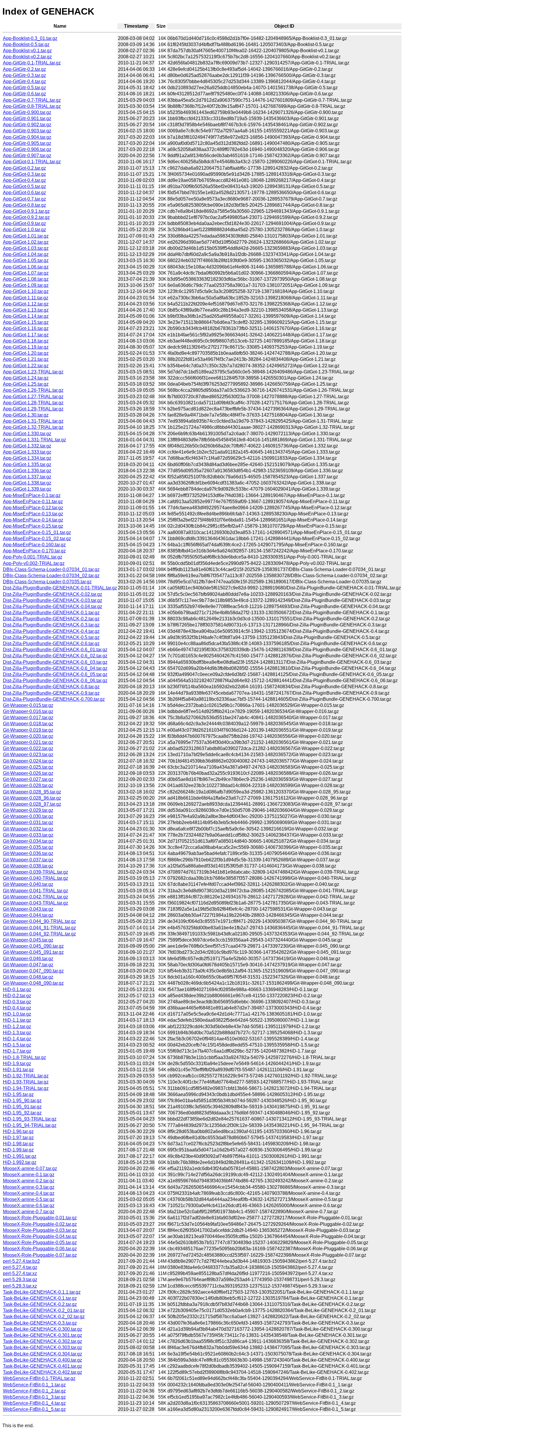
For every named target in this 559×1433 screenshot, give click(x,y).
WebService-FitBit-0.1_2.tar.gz (34, 1390)
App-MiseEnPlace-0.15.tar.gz (33, 526)
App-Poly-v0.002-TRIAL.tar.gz (34, 563)
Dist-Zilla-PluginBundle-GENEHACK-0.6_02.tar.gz (55, 655)
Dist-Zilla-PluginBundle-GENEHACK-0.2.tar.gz (51, 618)
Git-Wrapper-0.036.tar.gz (28, 853)
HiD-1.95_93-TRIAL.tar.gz (29, 1118)
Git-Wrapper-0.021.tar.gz (28, 742)
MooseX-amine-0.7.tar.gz (28, 1211)
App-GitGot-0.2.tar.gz (24, 168)
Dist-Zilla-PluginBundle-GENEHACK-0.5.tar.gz (51, 637)
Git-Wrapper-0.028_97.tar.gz (32, 804)
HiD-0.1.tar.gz (17, 989)
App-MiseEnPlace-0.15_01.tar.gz (37, 532)
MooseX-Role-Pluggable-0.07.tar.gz (40, 1255)
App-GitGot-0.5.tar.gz (24, 186)
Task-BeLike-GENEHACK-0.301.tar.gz (42, 1335)
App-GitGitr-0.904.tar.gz (27, 137)
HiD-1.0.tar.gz (17, 1013)
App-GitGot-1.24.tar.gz (26, 377)
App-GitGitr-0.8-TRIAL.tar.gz (32, 106)
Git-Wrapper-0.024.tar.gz (28, 760)
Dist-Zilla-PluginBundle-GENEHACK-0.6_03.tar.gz (55, 662)
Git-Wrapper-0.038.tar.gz (28, 865)
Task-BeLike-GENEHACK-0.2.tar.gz (40, 1304)
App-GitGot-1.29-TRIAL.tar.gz (33, 408)
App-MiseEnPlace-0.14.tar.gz (33, 519)
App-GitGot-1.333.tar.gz (27, 451)
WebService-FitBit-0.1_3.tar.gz (34, 1397)
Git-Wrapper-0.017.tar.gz (28, 717)
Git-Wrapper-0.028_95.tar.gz (32, 791)
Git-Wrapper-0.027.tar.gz (28, 779)
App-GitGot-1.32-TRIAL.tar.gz (33, 427)
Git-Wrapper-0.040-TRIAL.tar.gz (35, 878)
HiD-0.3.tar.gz (17, 1001)
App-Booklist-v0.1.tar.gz (27, 50)
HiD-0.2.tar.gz (17, 995)
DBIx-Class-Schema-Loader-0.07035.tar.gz (47, 581)
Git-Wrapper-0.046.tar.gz (28, 958)
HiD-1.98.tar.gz (18, 1143)
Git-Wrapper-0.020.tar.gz (28, 736)
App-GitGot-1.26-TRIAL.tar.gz (33, 390)
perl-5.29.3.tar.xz (20, 1285)
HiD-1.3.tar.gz (17, 1032)
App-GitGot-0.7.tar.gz (24, 198)
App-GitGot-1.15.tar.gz (26, 322)
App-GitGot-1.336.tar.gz (27, 470)
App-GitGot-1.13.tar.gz (26, 310)
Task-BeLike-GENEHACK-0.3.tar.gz (40, 1322)
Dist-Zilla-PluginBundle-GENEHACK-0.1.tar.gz (51, 612)
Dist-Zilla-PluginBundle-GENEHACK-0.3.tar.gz (51, 624)
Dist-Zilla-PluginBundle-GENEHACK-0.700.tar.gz (54, 699)
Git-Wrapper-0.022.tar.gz (28, 748)
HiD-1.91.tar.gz (18, 1069)
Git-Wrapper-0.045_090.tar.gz (33, 946)
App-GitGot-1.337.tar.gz (27, 476)
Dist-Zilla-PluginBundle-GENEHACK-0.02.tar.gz (52, 594)
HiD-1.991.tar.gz (19, 1156)
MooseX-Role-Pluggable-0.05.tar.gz (40, 1242)
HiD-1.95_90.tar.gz (22, 1100)
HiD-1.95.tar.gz (18, 1094)
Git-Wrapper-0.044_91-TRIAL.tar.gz (39, 927)
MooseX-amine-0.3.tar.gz (28, 1187)
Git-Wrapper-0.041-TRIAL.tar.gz (35, 890)
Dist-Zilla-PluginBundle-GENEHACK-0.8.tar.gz (51, 686)
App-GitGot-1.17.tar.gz (26, 334)
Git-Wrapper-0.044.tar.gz (28, 915)
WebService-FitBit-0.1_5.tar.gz (34, 1409)
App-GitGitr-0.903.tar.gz (27, 130)
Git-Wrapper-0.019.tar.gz (28, 730)
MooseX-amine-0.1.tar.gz (28, 1174)
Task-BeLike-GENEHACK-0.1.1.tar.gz (42, 1292)
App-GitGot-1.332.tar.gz (27, 445)
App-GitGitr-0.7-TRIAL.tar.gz (32, 100)
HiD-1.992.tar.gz (19, 1162)
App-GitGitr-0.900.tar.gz (27, 112)
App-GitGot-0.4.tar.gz (24, 180)
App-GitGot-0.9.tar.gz (24, 223)
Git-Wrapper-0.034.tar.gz (28, 841)
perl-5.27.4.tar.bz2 (21, 1261)
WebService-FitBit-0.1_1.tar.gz (34, 1384)
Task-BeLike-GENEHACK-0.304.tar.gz (42, 1353)
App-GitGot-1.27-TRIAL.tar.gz (33, 396)
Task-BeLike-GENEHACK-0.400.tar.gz (42, 1360)
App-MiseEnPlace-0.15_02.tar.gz (37, 538)
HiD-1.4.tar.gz (17, 1038)
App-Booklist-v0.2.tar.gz (27, 56)
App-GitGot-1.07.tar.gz (26, 273)
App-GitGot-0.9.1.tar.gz (26, 211)
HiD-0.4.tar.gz (17, 1007)
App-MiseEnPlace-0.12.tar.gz (33, 507)
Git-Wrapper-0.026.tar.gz (28, 773)
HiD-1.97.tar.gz (18, 1137)
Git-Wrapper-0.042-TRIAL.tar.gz (35, 896)
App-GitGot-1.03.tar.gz (26, 248)
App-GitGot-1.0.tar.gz (24, 229)
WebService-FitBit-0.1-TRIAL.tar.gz (39, 1378)
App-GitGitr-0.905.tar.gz (27, 143)
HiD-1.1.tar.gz (17, 1020)
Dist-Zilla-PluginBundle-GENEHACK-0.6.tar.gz (51, 643)
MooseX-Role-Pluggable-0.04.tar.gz (40, 1236)
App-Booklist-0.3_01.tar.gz (30, 38)
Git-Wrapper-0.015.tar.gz (28, 705)
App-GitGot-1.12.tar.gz (26, 303)
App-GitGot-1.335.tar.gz (27, 464)
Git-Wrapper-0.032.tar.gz (28, 828)
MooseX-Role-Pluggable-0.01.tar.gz (40, 1217)
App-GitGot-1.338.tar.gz (27, 482)
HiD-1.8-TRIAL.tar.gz (24, 1057)
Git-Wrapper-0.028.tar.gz (28, 785)
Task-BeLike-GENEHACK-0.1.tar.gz (40, 1298)
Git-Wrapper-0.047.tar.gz (28, 964)
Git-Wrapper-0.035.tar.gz (28, 847)
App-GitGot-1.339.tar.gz (27, 489)
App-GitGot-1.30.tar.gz (26, 414)
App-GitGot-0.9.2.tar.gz (26, 217)
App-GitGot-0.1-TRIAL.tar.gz (32, 161)
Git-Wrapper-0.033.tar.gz (28, 835)
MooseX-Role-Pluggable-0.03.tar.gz (40, 1230)
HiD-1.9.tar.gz (17, 1063)
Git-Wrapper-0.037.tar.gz (28, 859)
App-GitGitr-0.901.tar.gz (27, 118)
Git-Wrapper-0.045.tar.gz (28, 939)
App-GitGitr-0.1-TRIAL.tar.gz (32, 62)
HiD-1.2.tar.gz (17, 1026)
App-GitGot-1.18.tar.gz (26, 340)
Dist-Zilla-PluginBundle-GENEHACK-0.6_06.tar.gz (55, 680)
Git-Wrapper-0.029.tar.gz (28, 810)
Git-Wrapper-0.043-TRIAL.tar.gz (35, 902)
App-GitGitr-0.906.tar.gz (27, 149)
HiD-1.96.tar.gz (18, 1131)
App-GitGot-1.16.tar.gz (26, 328)
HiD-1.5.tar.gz (17, 1044)
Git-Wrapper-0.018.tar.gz (28, 723)
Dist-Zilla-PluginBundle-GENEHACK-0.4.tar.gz (51, 631)
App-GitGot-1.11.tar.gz (25, 297)
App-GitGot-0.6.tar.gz (24, 192)
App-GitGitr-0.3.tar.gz (24, 75)
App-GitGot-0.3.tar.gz (24, 174)
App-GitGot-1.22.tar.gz (26, 365)
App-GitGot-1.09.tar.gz (26, 285)
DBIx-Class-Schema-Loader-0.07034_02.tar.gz (51, 575)
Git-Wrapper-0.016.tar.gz (28, 711)
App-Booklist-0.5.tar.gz (26, 44)
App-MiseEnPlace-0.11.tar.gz (33, 501)
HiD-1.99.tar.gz (18, 1149)
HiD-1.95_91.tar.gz (22, 1106)
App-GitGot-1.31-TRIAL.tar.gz (33, 421)
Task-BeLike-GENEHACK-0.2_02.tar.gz (44, 1316)
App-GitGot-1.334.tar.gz (27, 458)
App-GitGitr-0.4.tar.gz (24, 81)
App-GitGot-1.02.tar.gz (26, 242)
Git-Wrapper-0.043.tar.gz (28, 909)
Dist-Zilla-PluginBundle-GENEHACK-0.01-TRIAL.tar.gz (60, 587)
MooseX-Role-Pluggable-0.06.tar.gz (40, 1248)
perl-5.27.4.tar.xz (20, 1273)
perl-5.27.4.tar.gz (20, 1267)
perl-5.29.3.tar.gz (20, 1279)
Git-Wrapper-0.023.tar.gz (28, 754)
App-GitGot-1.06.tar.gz (26, 266)
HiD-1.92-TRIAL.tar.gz (26, 1075)
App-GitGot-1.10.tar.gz (26, 291)
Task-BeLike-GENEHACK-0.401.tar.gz (42, 1366)
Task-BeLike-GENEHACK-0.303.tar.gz (42, 1347)
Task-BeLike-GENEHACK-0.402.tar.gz (42, 1372)
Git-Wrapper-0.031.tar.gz (28, 822)
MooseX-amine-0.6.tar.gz (28, 1205)
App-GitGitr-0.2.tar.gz (24, 69)
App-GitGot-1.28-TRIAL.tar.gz (33, 402)
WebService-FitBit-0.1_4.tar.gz (34, 1403)
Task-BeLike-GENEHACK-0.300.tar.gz (42, 1329)
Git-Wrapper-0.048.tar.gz (28, 976)
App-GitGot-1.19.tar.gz (26, 347)
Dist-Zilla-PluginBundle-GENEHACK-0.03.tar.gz (52, 600)
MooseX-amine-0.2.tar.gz (28, 1180)
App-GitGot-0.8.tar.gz (24, 205)
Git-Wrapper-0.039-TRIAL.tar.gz (35, 872)
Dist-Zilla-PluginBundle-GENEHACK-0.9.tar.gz (51, 693)
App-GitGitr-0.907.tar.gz (27, 155)
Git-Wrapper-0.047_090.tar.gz (33, 970)
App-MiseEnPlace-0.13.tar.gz (33, 513)
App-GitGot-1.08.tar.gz (26, 279)
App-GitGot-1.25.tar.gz (26, 384)
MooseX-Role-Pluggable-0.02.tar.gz (40, 1224)
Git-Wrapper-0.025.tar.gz (28, 767)
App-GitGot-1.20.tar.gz (26, 353)
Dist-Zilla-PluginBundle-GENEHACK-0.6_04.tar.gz (55, 668)
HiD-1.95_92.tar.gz (22, 1112)
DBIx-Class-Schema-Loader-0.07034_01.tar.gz (51, 569)
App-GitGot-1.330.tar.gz (27, 433)
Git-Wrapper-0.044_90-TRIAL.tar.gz (39, 921)
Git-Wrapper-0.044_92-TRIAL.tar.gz (39, 933)
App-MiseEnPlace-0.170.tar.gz (34, 550)
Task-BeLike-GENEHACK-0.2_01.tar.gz (44, 1310)
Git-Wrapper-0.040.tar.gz (28, 884)
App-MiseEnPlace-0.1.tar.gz (32, 495)
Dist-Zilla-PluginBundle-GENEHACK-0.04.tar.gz (52, 606)
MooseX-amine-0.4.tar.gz (28, 1193)
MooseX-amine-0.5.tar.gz (28, 1199)
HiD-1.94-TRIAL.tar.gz (26, 1088)
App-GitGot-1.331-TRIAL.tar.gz (34, 439)
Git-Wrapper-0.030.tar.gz (28, 816)
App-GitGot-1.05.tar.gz (26, 260)
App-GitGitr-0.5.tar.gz (24, 87)
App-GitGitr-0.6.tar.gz (24, 93)
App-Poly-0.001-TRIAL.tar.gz (32, 556)
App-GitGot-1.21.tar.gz (26, 359)
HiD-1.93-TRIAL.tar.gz (26, 1081)
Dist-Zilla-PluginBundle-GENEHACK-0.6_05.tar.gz (55, 674)
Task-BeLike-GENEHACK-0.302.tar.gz (42, 1341)
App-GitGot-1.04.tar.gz (26, 254)
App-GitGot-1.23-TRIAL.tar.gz (33, 371)
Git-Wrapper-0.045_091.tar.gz (33, 952)
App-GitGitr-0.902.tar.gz (27, 124)
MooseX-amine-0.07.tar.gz (30, 1168)
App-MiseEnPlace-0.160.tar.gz (34, 544)
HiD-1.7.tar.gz (17, 1051)
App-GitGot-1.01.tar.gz (26, 235)
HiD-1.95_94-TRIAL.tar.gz (29, 1125)
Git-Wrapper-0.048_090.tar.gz (33, 983)
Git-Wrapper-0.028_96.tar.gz (32, 797)
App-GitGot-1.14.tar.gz (26, 316)
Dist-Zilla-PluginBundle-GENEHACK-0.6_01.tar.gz (55, 649)
